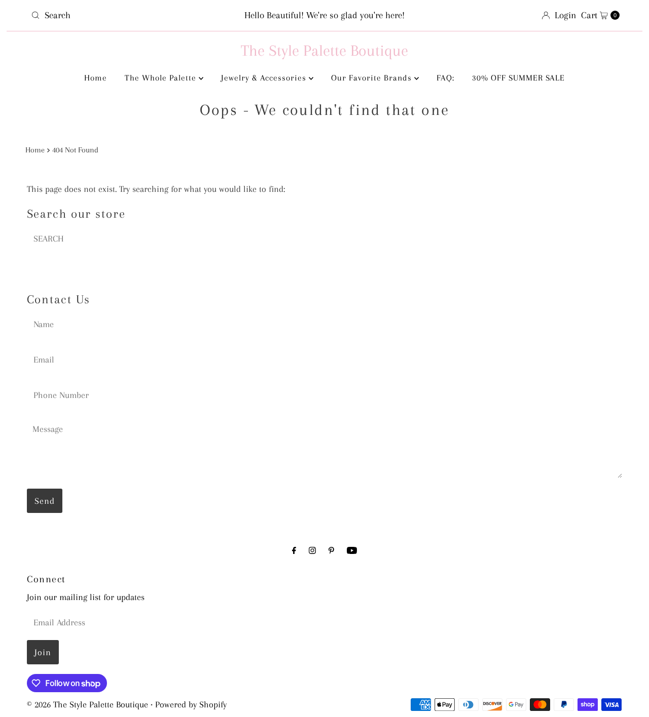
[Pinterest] (331, 550)
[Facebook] (294, 550)
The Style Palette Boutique (324, 50)
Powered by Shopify (191, 704)
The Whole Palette (162, 78)
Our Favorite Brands (372, 78)
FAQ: (445, 78)
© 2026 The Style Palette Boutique (87, 704)
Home (95, 78)
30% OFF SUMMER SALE (518, 78)
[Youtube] (352, 550)
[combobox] (123, 15)
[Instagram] (312, 550)
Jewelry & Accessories (265, 78)
